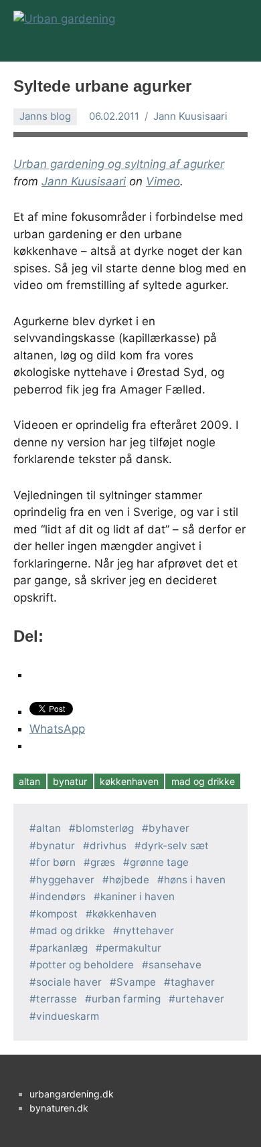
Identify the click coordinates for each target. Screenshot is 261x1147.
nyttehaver (147, 930)
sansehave (175, 964)
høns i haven (195, 879)
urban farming (126, 998)
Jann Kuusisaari (190, 116)
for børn (56, 862)
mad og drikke (203, 781)
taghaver (193, 982)
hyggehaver (65, 879)
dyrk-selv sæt (175, 845)
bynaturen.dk (58, 1108)
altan (29, 781)
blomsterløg (105, 828)
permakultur (131, 948)
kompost (57, 913)
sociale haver (69, 982)
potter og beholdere (85, 964)
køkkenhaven (129, 781)
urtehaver (199, 998)
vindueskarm (67, 1016)
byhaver (169, 828)
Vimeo (163, 181)
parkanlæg (62, 948)
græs (102, 862)
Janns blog (45, 116)
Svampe (136, 982)
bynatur (70, 781)
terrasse (56, 998)
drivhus (108, 845)
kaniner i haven (137, 896)
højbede (129, 879)
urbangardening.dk (71, 1093)
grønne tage (159, 862)
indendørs (61, 896)
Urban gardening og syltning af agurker (118, 164)
